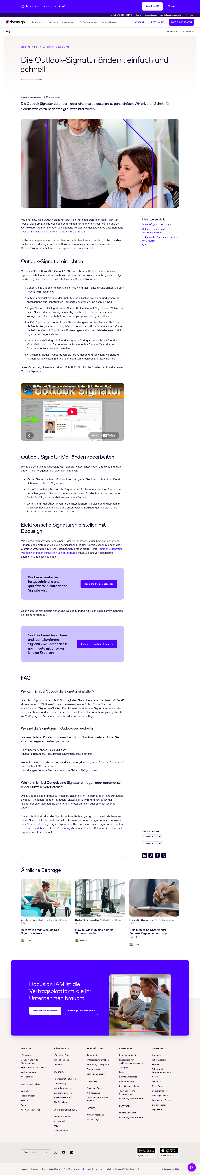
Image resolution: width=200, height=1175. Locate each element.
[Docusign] (15, 22)
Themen (171, 31)
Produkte (36, 22)
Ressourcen (67, 22)
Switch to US (152, 6)
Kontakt (139, 22)
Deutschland (29, 1152)
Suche (138, 15)
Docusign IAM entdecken (81, 1010)
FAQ (144, 245)
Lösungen (51, 22)
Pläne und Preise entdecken (98, 584)
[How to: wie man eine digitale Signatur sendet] (100, 898)
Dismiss (171, 6)
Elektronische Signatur (152, 837)
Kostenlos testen (181, 22)
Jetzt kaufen (157, 22)
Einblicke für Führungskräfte (56, 46)
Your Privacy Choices (72, 1169)
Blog (36, 46)
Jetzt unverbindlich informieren (97, 644)
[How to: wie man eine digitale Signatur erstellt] (46, 898)
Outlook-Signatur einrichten (156, 224)
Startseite (25, 46)
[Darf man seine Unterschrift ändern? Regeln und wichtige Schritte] (154, 898)
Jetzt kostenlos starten (45, 1010)
